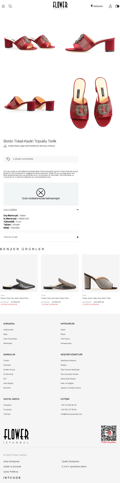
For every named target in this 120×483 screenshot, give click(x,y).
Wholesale (8, 343)
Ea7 (5, 379)
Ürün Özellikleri (10, 210)
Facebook (8, 409)
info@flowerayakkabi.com (71, 414)
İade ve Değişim (67, 383)
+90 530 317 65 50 (69, 409)
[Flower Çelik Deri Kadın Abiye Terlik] (60, 273)
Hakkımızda (8, 330)
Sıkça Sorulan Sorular (69, 374)
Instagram (8, 405)
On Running (8, 374)
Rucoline (7, 388)
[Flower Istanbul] (16, 436)
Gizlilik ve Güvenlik (12, 466)
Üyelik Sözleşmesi (70, 461)
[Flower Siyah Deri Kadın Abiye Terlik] (19, 273)
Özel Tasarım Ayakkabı (70, 369)
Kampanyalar (66, 343)
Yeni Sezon (65, 339)
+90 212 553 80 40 (69, 405)
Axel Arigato (8, 383)
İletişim (63, 365)
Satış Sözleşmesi (11, 461)
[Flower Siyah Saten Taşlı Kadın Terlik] (101, 273)
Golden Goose (9, 369)
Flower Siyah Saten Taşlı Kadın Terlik (96, 298)
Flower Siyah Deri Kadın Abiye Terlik (14, 298)
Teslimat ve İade (11, 237)
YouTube (7, 414)
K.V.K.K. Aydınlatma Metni (74, 466)
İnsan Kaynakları (10, 339)
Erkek (63, 334)
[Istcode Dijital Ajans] (12, 478)
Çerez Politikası (11, 471)
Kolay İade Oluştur (68, 379)
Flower (6, 360)
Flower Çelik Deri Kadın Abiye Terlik (55, 298)
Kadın (63, 330)
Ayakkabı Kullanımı (68, 360)
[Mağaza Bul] (98, 5)
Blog (5, 334)
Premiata (7, 365)
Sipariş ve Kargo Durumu (71, 388)
